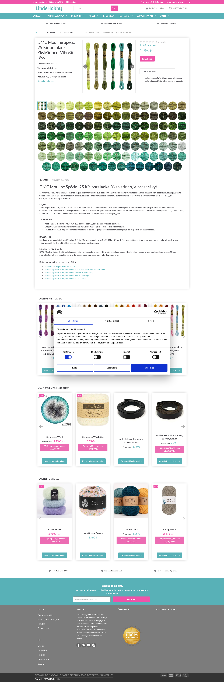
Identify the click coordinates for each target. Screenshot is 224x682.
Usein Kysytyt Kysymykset (49, 619)
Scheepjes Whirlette (93, 437)
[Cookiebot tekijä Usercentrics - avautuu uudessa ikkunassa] (156, 312)
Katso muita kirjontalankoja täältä (60, 266)
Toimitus (159, 2)
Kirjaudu (131, 599)
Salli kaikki (149, 368)
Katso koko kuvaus (45, 81)
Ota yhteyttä (146, 2)
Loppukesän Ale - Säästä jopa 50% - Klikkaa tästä (54, 2)
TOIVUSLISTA (156, 8)
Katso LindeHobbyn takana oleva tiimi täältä (91, 636)
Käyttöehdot (84, 675)
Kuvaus (44, 180)
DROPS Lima (131, 529)
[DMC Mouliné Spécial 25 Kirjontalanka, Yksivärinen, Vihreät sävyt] (108, 66)
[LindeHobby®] (48, 8)
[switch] (97, 357)
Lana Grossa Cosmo (93, 533)
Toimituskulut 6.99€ (59, 571)
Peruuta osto (43, 628)
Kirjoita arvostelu (150, 45)
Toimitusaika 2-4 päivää (169, 23)
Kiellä (74, 368)
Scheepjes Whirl (54, 437)
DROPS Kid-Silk (55, 529)
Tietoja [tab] (151, 321)
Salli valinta (112, 368)
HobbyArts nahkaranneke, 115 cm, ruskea (169, 437)
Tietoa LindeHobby (174, 2)
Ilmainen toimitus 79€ (113, 23)
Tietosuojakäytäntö (102, 675)
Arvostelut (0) (60, 180)
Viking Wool (169, 529)
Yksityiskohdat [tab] (112, 321)
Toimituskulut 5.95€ (57, 23)
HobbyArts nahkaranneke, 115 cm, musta (131, 441)
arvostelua (161, 42)
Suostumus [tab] (73, 321)
